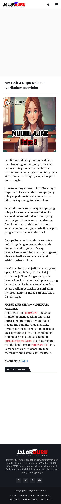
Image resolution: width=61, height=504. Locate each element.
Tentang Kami (26, 495)
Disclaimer (14, 499)
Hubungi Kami (44, 495)
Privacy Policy (30, 499)
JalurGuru (31, 312)
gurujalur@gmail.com (18, 340)
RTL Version (46, 499)
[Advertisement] (30, 42)
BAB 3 (24, 360)
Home (13, 495)
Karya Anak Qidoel (37, 490)
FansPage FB (39, 344)
